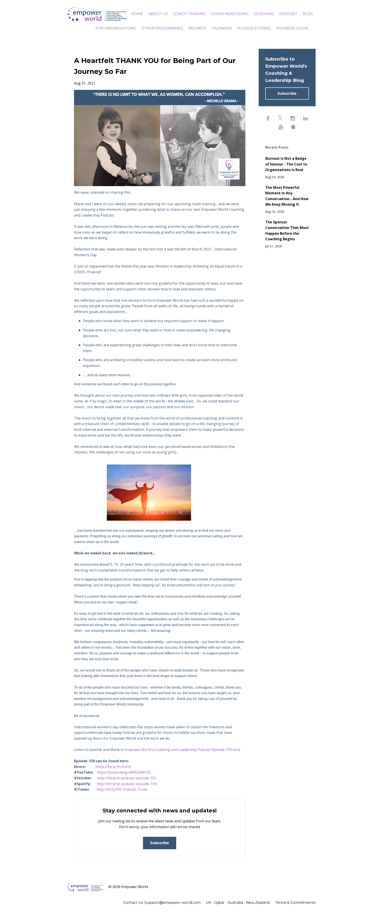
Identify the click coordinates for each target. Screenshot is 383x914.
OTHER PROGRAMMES (162, 28)
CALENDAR (222, 28)
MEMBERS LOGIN (292, 28)
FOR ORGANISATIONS (116, 28)
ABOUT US (158, 14)
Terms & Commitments (295, 902)
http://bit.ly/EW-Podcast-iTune (122, 789)
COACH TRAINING (189, 14)
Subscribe (159, 843)
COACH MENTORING (230, 14)
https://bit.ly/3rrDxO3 (113, 766)
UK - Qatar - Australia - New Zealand (238, 902)
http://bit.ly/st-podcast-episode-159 (126, 778)
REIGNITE (197, 28)
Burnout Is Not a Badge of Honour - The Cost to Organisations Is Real (286, 164)
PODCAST (288, 14)
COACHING (264, 14)
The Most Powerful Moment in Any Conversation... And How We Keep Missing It (287, 196)
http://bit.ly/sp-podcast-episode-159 (126, 783)
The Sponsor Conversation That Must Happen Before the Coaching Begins (287, 231)
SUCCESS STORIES (254, 28)
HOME (137, 14)
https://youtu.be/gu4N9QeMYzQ (124, 772)
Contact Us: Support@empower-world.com (162, 902)
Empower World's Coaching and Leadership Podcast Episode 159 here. (183, 749)
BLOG (308, 14)
